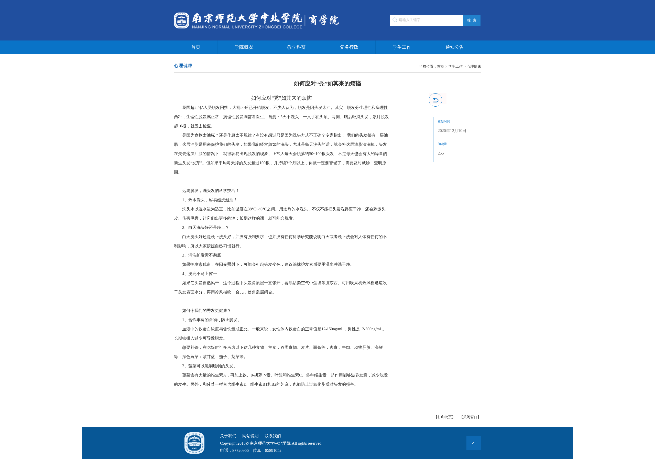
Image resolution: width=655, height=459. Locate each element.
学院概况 (244, 47)
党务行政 (349, 47)
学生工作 (402, 47)
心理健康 (474, 66)
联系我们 (273, 436)
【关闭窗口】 (470, 417)
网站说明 (250, 436)
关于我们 (228, 436)
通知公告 (454, 47)
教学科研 (296, 47)
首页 (195, 47)
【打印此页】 (444, 417)
